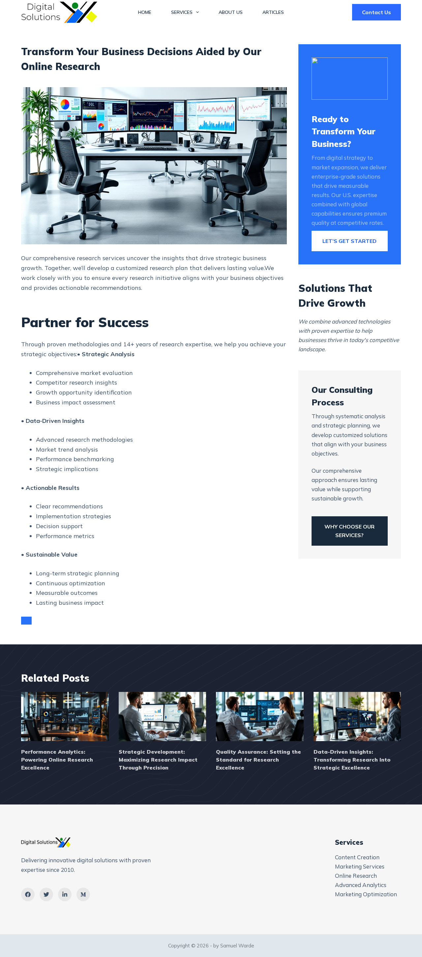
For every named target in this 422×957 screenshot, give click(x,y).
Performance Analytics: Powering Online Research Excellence (57, 759)
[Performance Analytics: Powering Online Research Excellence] (65, 716)
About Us (231, 12)
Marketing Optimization (366, 894)
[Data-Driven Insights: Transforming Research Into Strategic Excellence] (357, 716)
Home (144, 12)
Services (182, 12)
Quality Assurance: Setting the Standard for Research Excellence (258, 759)
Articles (273, 12)
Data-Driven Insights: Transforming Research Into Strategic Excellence (352, 759)
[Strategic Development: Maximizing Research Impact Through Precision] (162, 716)
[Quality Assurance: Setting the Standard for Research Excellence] (260, 716)
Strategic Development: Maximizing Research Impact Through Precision (158, 759)
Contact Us (376, 12)
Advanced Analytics (360, 884)
